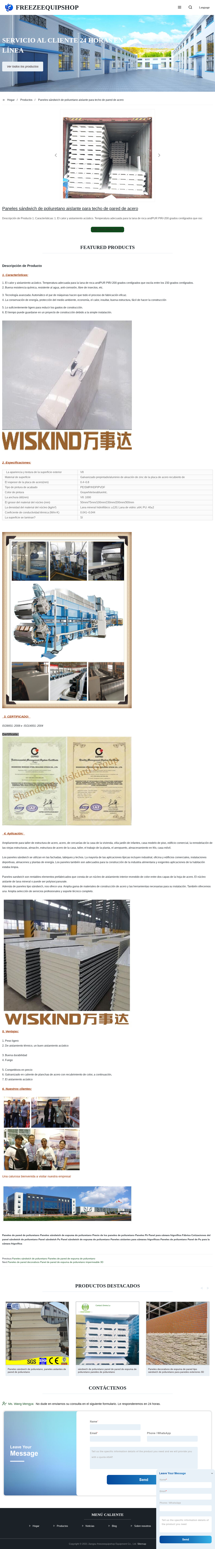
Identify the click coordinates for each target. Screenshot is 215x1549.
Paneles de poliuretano (173, 1239)
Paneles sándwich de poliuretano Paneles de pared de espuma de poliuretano (53, 1258)
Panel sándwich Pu (49, 1239)
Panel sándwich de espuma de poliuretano (85, 1239)
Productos (26, 99)
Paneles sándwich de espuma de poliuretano (66, 1235)
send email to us (110, 229)
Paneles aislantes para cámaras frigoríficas (135, 1239)
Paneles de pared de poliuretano (20, 1235)
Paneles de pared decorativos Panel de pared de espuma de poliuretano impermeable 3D (55, 1262)
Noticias (89, 1525)
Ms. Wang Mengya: (21, 1404)
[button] (180, 7)
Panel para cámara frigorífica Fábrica (170, 1235)
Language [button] (204, 7)
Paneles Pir (141, 1235)
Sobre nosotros (142, 1525)
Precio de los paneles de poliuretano (113, 1235)
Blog (114, 1525)
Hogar (11, 99)
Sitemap (141, 1543)
